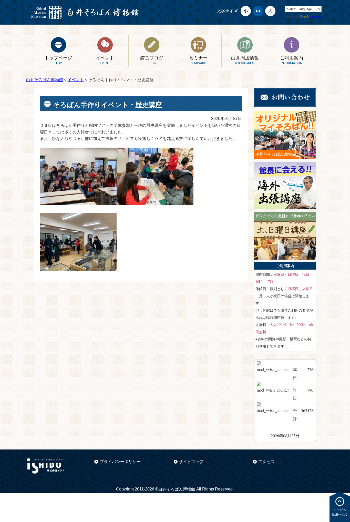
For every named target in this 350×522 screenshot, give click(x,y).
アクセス (266, 461)
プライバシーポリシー (120, 461)
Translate (316, 16)
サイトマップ (191, 461)
